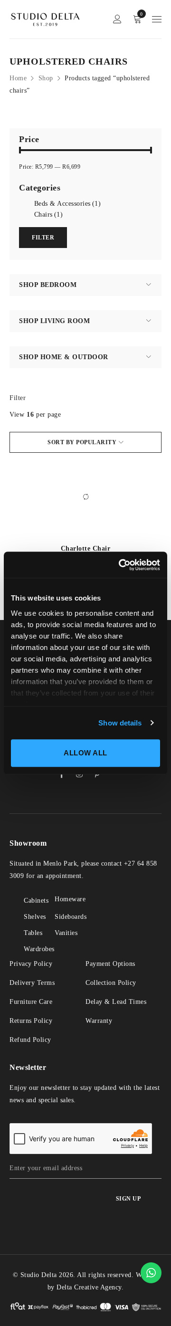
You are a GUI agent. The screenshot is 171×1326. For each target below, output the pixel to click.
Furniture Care (31, 1001)
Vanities (66, 932)
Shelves (35, 916)
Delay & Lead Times (116, 1001)
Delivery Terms (32, 982)
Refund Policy (30, 1039)
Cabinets (36, 900)
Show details (120, 723)
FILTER (43, 237)
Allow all (85, 753)
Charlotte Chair (86, 548)
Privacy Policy (31, 963)
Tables (33, 932)
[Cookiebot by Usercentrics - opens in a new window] (120, 565)
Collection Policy (111, 982)
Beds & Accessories (67, 203)
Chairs (48, 214)
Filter (18, 397)
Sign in (117, 19)
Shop (45, 78)
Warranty (99, 1020)
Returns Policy (31, 1020)
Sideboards (70, 916)
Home (18, 78)
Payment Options (110, 963)
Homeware (70, 899)
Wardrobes (39, 949)
